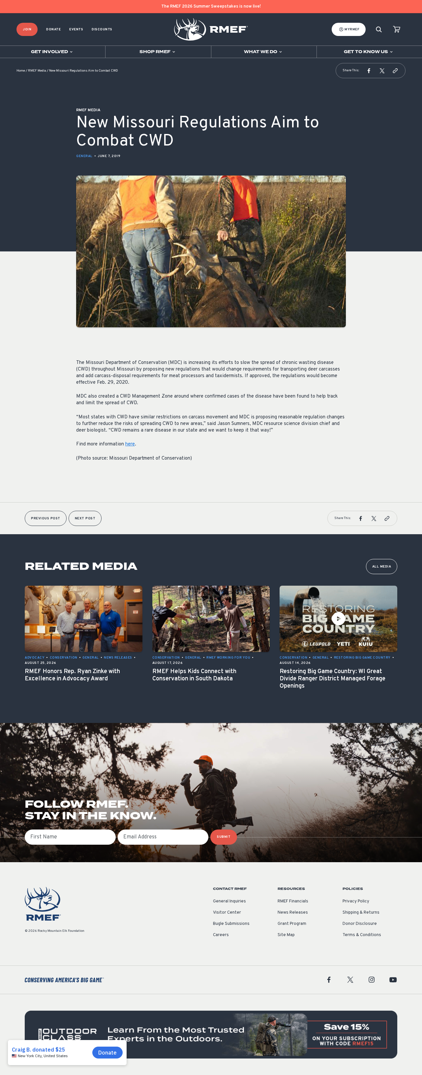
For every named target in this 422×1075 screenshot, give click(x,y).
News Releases (293, 912)
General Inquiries (229, 901)
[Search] (378, 29)
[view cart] (396, 29)
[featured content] (211, 1035)
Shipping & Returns (361, 912)
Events (76, 29)
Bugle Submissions (231, 924)
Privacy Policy (356, 901)
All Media (381, 567)
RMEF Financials (293, 901)
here (130, 444)
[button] (369, 71)
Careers (221, 935)
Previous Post (45, 518)
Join (27, 29)
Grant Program (292, 924)
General (84, 156)
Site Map (286, 935)
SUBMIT (223, 837)
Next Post (85, 518)
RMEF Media (37, 71)
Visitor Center (227, 912)
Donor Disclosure (360, 924)
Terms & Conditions (362, 935)
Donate (53, 29)
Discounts (102, 29)
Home (20, 71)
